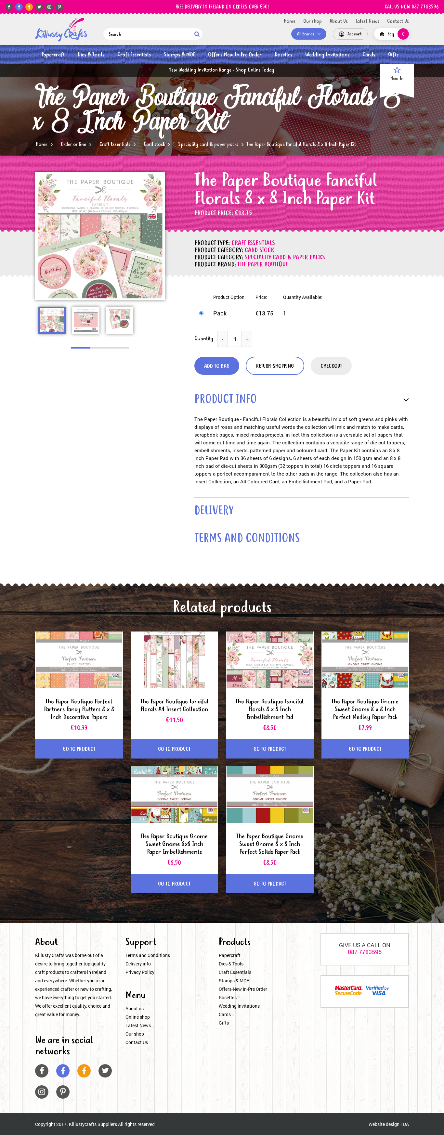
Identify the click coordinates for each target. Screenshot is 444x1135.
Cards (368, 55)
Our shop (312, 21)
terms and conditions (247, 539)
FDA (404, 1124)
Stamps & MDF (179, 55)
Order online (73, 144)
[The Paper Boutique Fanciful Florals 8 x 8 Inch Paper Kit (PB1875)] (61, 30)
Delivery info (138, 964)
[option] (100, 236)
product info (225, 400)
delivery (213, 511)
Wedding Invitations (327, 55)
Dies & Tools (91, 55)
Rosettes (283, 55)
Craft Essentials (134, 55)
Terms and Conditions (147, 955)
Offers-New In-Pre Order (235, 55)
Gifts (393, 55)
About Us (339, 21)
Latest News (367, 21)
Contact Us (398, 21)
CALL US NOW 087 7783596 (412, 7)
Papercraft (53, 55)
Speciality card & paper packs (208, 144)
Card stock (154, 144)
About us (134, 1008)
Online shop (137, 1017)
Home (289, 21)
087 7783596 (365, 952)
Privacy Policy (139, 972)
